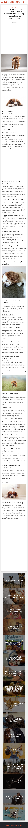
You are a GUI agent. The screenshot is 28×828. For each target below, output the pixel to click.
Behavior (14, 7)
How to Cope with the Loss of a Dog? (14, 782)
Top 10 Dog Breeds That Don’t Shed (14, 720)
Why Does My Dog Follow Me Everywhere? (14, 751)
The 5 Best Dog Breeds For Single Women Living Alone (14, 612)
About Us (19, 825)
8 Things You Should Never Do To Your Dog (14, 658)
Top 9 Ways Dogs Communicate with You (14, 596)
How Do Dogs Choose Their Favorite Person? (14, 627)
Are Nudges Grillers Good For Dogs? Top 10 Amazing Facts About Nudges (14, 642)
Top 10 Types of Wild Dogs (14, 581)
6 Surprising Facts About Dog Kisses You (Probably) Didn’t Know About (14, 673)
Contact (15, 825)
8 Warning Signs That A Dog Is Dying (14, 704)
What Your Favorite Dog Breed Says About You (14, 797)
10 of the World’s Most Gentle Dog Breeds (14, 735)
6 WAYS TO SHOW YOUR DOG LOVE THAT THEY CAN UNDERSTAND (14, 689)
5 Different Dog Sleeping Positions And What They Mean (14, 813)
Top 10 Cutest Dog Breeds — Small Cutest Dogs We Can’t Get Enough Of (14, 766)
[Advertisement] (14, 37)
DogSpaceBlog (14, 1)
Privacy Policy (9, 825)
